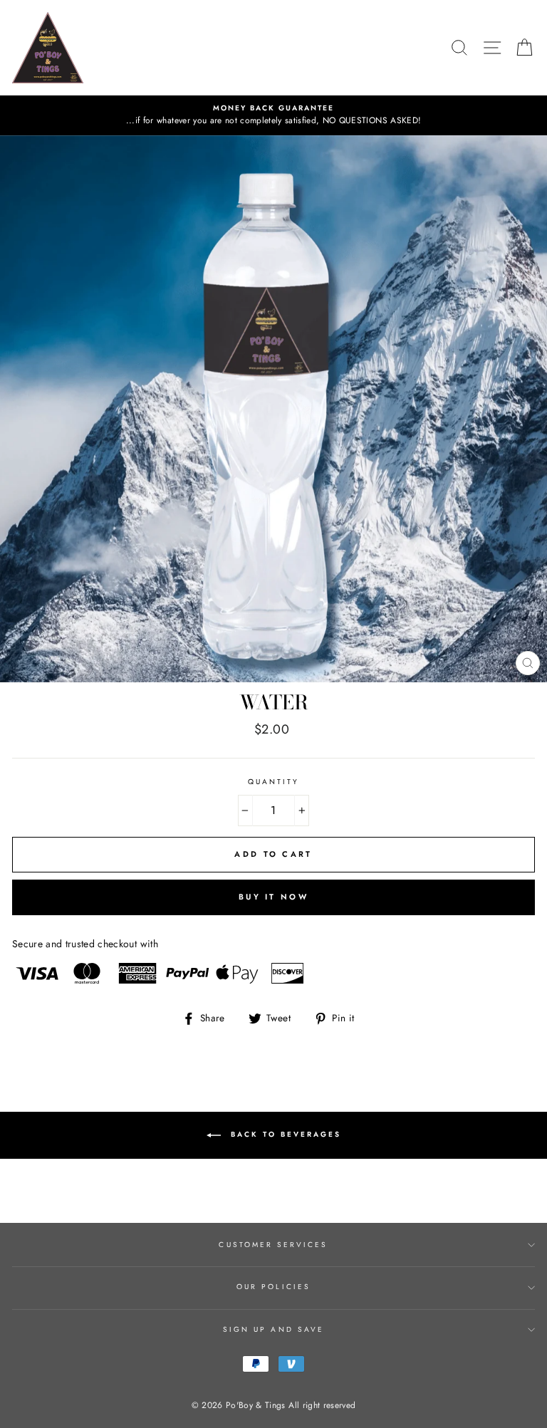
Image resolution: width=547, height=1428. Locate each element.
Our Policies (273, 1286)
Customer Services (273, 1244)
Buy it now (273, 896)
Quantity (273, 781)
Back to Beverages (283, 1134)
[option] (273, 115)
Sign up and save (273, 1329)
